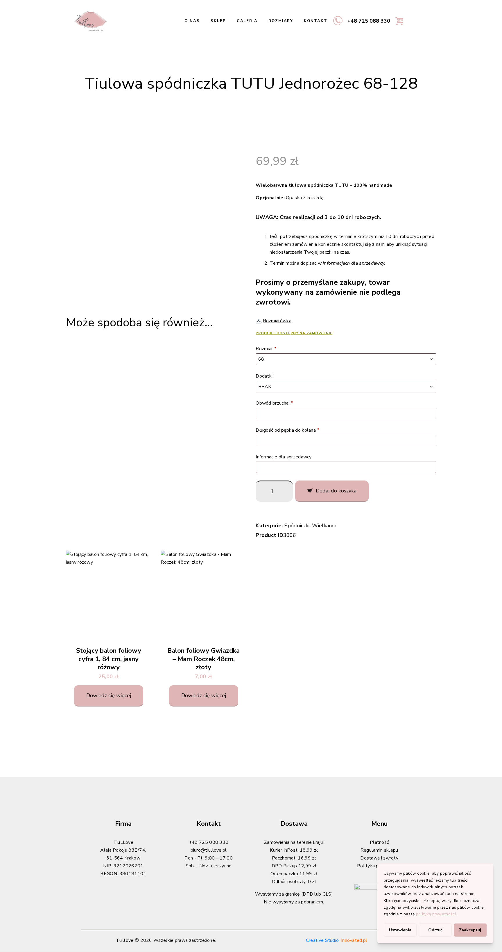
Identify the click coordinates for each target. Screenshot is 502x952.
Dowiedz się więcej (108, 695)
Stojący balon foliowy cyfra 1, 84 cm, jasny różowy (108, 659)
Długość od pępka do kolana (287, 430)
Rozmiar (266, 349)
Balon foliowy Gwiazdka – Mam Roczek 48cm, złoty (203, 659)
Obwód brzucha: (274, 403)
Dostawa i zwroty (379, 858)
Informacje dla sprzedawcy (284, 457)
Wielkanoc (324, 525)
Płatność (379, 842)
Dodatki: (265, 376)
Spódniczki (296, 525)
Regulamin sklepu (379, 850)
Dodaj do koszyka (336, 490)
